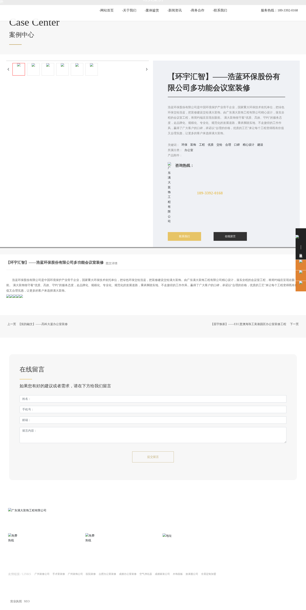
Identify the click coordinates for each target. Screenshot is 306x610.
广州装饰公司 (75, 574)
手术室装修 (58, 574)
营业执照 (16, 601)
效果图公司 (192, 574)
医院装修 (91, 574)
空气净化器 (145, 574)
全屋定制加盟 (208, 574)
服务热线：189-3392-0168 (279, 10)
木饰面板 (178, 574)
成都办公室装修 (128, 574)
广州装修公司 (42, 574)
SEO (27, 601)
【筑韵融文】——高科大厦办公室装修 (43, 324)
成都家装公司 (162, 574)
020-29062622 (95, 555)
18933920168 (220, 598)
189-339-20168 (18, 555)
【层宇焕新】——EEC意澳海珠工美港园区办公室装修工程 (248, 324)
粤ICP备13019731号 (117, 596)
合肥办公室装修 (107, 574)
